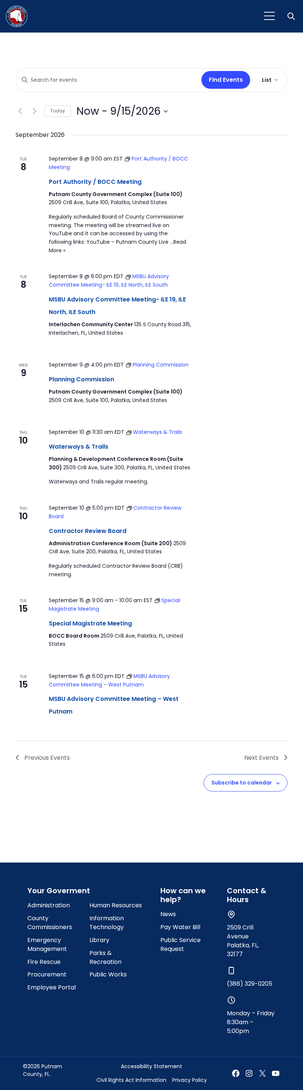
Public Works (108, 974)
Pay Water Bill (180, 927)
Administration (48, 905)
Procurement (47, 974)
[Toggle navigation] (269, 16)
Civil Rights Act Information (131, 1080)
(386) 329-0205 (249, 983)
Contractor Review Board (87, 531)
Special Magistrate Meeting (90, 623)
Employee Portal (51, 987)
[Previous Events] (20, 111)
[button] (292, 16)
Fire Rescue (44, 962)
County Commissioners (49, 922)
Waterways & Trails (78, 446)
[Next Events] (34, 111)
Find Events (226, 79)
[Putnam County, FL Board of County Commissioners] (16, 16)
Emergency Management (47, 944)
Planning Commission (81, 379)
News (168, 914)
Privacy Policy (189, 1080)
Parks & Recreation (105, 957)
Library (99, 940)
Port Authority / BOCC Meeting (95, 182)
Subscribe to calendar (241, 782)
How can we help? (183, 895)
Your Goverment (58, 890)
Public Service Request (180, 944)
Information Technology (106, 922)
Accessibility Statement (151, 1066)
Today (57, 111)
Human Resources (115, 905)
